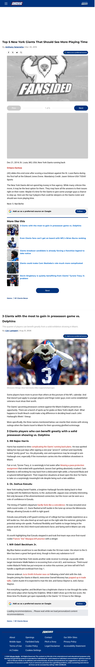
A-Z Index (14, 650)
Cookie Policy (31, 646)
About (12, 637)
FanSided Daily (32, 641)
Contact (48, 637)
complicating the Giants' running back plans (51, 446)
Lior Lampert (11, 331)
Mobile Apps (15, 641)
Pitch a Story (50, 641)
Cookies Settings (33, 650)
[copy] (21, 52)
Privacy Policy (70, 641)
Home (9, 298)
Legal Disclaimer (52, 646)
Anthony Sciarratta (14, 47)
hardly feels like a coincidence (51, 505)
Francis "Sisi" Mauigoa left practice (29, 539)
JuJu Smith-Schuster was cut (36, 574)
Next (81, 108)
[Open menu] (6, 3)
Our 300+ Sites (70, 637)
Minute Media (15, 656)
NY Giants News (21, 298)
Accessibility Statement (75, 646)
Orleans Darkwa (14, 168)
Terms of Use (16, 646)
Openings (29, 637)
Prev (14, 108)
